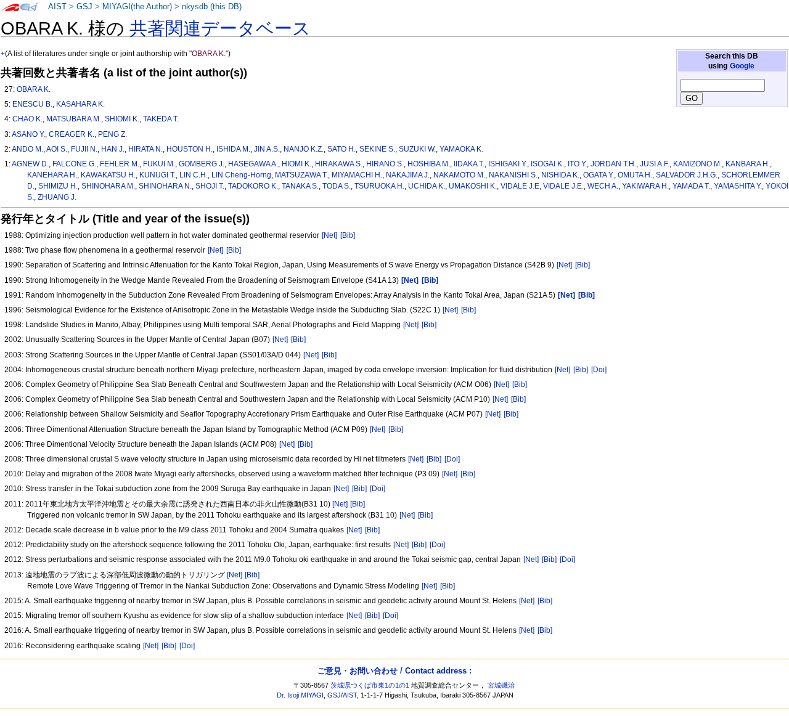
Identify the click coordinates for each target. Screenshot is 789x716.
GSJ (84, 6)
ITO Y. (577, 164)
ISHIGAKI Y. (507, 164)
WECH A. (602, 186)
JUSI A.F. (654, 164)
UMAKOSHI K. (473, 186)
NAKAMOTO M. (459, 175)
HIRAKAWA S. (338, 164)
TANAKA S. (300, 186)
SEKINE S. (377, 149)
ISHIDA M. (233, 149)
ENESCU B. (32, 104)
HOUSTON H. (189, 149)
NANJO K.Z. (304, 149)
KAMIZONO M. (697, 164)
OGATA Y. (598, 175)
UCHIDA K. (426, 186)
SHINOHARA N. (165, 186)
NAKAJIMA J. (408, 175)
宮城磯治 (501, 685)
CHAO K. (27, 119)
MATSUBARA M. (73, 119)
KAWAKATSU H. (108, 175)
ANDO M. (27, 149)
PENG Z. (112, 134)
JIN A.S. (267, 149)
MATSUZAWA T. (301, 175)
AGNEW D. (30, 164)
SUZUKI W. (417, 149)
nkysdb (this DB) (212, 6)
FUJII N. (84, 149)
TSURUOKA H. (379, 186)
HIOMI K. (296, 164)
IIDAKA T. (469, 164)
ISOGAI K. (547, 164)
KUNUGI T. (157, 175)
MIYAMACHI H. (357, 175)
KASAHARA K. (80, 104)
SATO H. (341, 149)
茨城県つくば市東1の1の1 (369, 685)
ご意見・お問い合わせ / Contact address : (394, 670)
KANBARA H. (748, 164)
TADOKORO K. (253, 186)
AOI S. (56, 149)
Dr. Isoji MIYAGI (300, 695)
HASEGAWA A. (253, 164)
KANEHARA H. (52, 175)
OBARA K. (34, 89)
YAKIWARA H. (645, 186)
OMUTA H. (635, 175)
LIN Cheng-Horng (241, 175)
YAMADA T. (691, 186)
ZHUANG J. (57, 197)
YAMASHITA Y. (738, 186)
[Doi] (599, 369)
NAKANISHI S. (513, 175)
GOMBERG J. (201, 164)
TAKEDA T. (161, 119)
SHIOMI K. (122, 119)
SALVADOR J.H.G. (686, 175)
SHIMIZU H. (58, 186)
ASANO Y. (28, 134)
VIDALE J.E (520, 186)
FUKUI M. (159, 164)
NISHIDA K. (560, 175)
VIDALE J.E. (563, 186)
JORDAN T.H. (613, 164)
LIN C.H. (193, 175)
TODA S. (336, 186)
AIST (57, 6)
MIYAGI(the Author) (137, 6)
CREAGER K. (71, 134)
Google (742, 66)
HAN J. (113, 149)
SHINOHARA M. (108, 186)
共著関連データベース (220, 28)
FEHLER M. (119, 164)
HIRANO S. (385, 164)
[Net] (329, 235)
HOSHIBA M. (428, 164)
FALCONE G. (74, 164)
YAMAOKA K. (461, 149)
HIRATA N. (145, 149)
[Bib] (347, 235)
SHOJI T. (209, 186)
